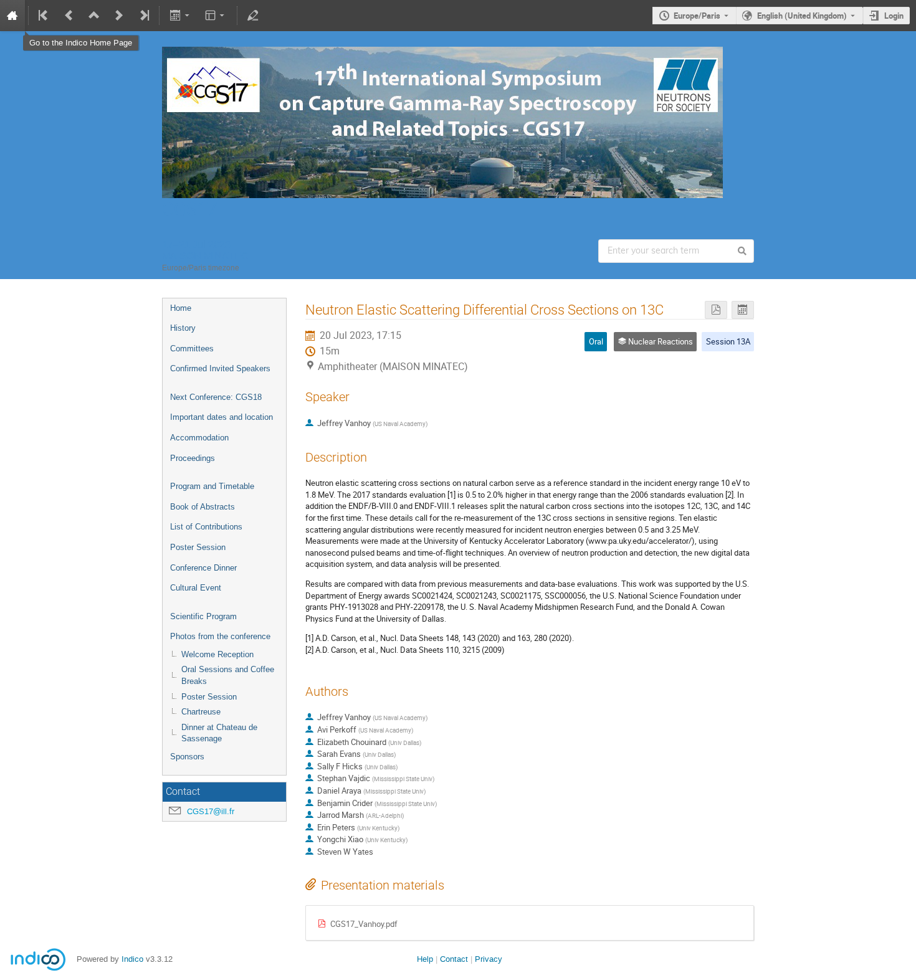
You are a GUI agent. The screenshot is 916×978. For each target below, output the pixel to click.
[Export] (180, 15)
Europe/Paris (697, 15)
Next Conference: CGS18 (216, 397)
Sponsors (187, 756)
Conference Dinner (203, 567)
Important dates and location (221, 417)
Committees (192, 348)
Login (894, 15)
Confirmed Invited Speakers (220, 368)
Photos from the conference (220, 636)
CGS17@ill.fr (210, 811)
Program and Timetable (212, 486)
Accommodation (199, 437)
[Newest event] (143, 15)
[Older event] (69, 15)
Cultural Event (195, 587)
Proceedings (192, 458)
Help (425, 959)
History (183, 328)
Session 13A (728, 341)
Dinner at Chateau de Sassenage (219, 733)
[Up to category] (94, 15)
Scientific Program (203, 616)
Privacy (488, 959)
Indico (132, 959)
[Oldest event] (44, 15)
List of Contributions (206, 526)
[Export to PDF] (716, 310)
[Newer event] (119, 15)
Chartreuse (201, 711)
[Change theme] (216, 15)
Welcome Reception (217, 654)
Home (180, 308)
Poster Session (198, 547)
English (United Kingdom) (802, 15)
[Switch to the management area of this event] (253, 15)
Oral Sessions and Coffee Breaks (227, 675)
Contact (454, 959)
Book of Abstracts (202, 506)
